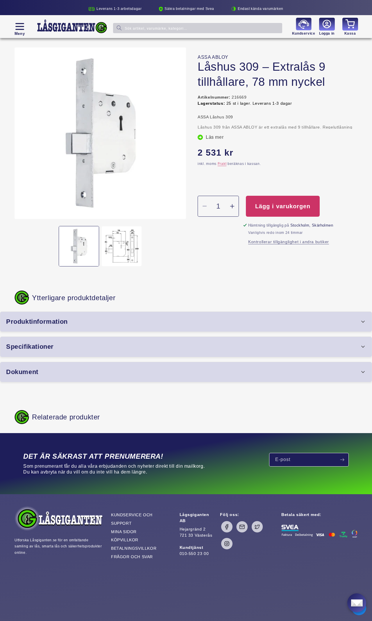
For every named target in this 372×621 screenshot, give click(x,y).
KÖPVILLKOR (124, 540)
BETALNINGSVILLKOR (133, 548)
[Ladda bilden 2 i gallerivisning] (122, 246)
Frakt (222, 164)
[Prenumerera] (342, 460)
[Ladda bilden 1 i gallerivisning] (79, 246)
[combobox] (197, 28)
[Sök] (119, 28)
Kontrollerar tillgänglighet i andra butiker (288, 241)
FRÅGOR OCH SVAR (132, 556)
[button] (20, 26)
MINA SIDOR (124, 531)
